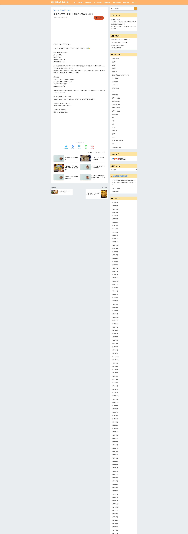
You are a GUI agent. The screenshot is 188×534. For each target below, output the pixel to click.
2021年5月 (115, 379)
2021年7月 (115, 373)
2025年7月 (115, 216)
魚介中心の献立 (98, 2)
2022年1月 (115, 353)
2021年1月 (115, 392)
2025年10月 (115, 209)
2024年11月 (115, 242)
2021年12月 (115, 356)
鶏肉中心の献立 (117, 2)
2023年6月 (115, 297)
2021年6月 (115, 376)
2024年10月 (115, 245)
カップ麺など (115, 78)
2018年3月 (115, 494)
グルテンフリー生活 (99, 152)
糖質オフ (114, 72)
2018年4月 (115, 491)
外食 (113, 124)
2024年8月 (115, 251)
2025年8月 (115, 212)
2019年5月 (115, 455)
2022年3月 (115, 347)
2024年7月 (115, 255)
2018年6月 (115, 484)
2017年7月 (115, 517)
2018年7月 (115, 481)
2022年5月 (115, 340)
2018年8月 (115, 478)
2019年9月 (115, 441)
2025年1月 (115, 235)
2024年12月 (115, 238)
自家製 (113, 68)
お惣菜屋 (114, 131)
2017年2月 (115, 530)
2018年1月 (115, 500)
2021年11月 (115, 360)
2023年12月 (115, 278)
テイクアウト (115, 58)
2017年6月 (115, 520)
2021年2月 (115, 389)
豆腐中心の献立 (89, 2)
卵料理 (113, 134)
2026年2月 (115, 206)
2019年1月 (115, 468)
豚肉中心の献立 (126, 2)
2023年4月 (115, 304)
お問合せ (134, 2)
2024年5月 (115, 261)
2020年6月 (115, 415)
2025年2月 (115, 232)
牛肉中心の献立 (107, 2)
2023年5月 (115, 301)
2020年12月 (115, 396)
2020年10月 (115, 402)
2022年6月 (115, 337)
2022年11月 (115, 320)
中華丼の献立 (115, 191)
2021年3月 (115, 386)
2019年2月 (115, 464)
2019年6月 (115, 451)
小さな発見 (115, 81)
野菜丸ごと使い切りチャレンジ (120, 75)
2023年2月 (115, 310)
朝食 (113, 117)
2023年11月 (115, 281)
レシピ (113, 65)
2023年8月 (115, 291)
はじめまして (115, 88)
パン (113, 137)
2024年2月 (115, 271)
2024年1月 (115, 274)
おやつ (113, 144)
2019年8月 (115, 445)
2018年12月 (115, 471)
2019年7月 (115, 448)
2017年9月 (115, 514)
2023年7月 (115, 294)
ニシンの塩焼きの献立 (116, 40)
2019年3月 (115, 461)
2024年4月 (115, 265)
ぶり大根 (113, 45)
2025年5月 (115, 222)
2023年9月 (115, 288)
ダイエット (115, 85)
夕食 (113, 121)
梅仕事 (113, 62)
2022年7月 (115, 333)
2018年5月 (115, 487)
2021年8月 (115, 369)
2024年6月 (115, 258)
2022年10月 (115, 324)
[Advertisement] (79, 31)
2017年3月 (115, 527)
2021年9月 (115, 366)
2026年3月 (115, 202)
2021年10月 (115, 363)
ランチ (113, 127)
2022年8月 (115, 330)
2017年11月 (115, 507)
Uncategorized (116, 147)
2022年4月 (115, 343)
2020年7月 (115, 412)
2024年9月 (115, 248)
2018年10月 (115, 474)
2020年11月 (115, 399)
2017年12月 (115, 504)
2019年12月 (115, 432)
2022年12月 (115, 317)
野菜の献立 (80, 2)
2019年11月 (115, 435)
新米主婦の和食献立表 (60, 2)
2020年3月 (115, 425)
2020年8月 (115, 409)
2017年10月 (115, 510)
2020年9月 (115, 405)
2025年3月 (115, 229)
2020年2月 (115, 428)
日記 (75, 2)
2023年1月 (115, 314)
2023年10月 (115, 284)
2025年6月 (115, 219)
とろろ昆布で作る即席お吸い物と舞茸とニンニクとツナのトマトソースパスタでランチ (123, 182)
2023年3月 (115, 307)
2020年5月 (115, 419)
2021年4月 (115, 383)
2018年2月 (115, 497)
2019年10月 (115, 438)
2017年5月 (115, 523)
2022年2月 (115, 350)
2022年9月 (115, 327)
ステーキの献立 (116, 188)
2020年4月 (115, 422)
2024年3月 (115, 268)
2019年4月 (115, 458)
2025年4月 (115, 225)
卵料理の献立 (115, 114)
